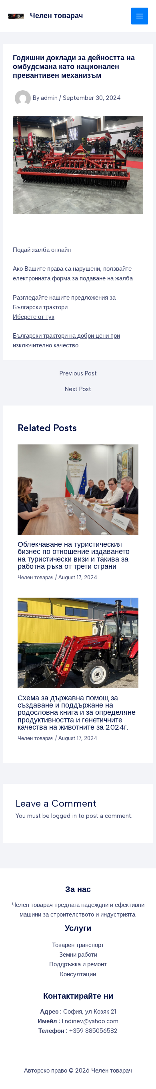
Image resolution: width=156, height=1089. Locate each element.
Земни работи (78, 954)
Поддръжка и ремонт (78, 964)
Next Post (78, 389)
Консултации (78, 974)
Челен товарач (56, 15)
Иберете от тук (33, 316)
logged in (64, 815)
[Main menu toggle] (139, 16)
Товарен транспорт (78, 945)
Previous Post (78, 374)
